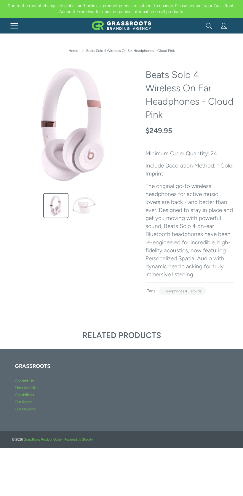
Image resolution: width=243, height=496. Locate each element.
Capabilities (24, 395)
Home (73, 51)
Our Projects (25, 409)
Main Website (26, 387)
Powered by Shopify (78, 439)
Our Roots (23, 402)
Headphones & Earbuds (183, 291)
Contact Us (24, 381)
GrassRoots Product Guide (43, 439)
